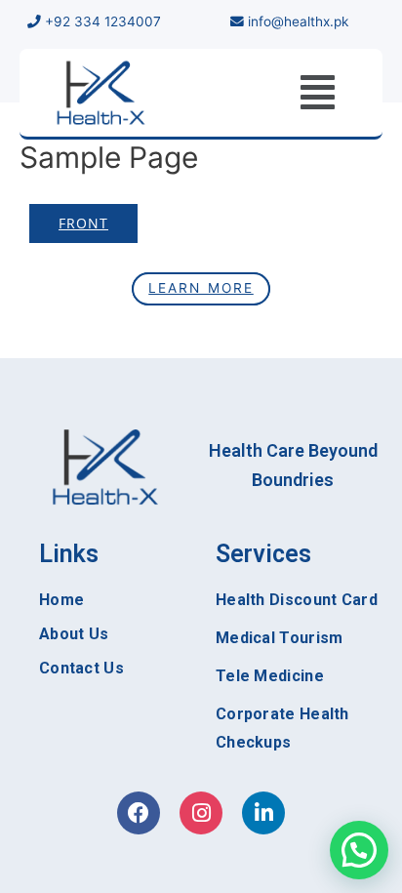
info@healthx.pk (298, 21)
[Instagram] (201, 813)
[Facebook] (138, 813)
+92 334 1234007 (101, 21)
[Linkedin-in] (263, 813)
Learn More (201, 288)
